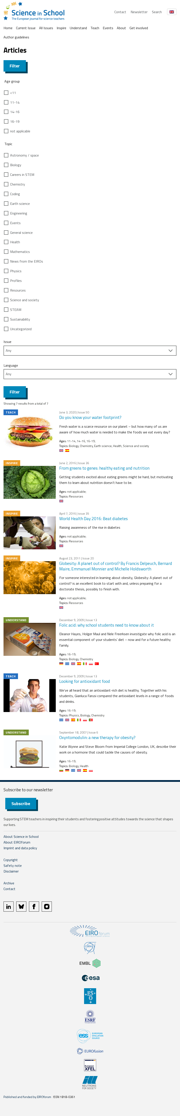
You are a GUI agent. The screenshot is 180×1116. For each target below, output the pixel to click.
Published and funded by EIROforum (27, 1096)
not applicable (20, 131)
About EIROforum (17, 842)
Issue (7, 341)
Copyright (11, 859)
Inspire (61, 28)
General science (21, 232)
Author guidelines (16, 37)
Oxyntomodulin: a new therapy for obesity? (97, 737)
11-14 (15, 102)
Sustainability (20, 319)
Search (157, 11)
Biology (15, 165)
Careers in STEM (22, 174)
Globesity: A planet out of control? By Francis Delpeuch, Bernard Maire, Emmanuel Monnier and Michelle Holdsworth (115, 566)
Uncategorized (21, 329)
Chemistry (17, 184)
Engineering (18, 213)
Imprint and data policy (20, 848)
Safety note (13, 865)
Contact (120, 11)
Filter (15, 65)
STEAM (15, 309)
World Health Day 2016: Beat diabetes (93, 518)
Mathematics (20, 251)
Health (15, 242)
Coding (15, 194)
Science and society (24, 300)
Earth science (20, 203)
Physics (16, 271)
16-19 (15, 121)
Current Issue (26, 28)
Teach (94, 28)
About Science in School (21, 836)
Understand (78, 28)
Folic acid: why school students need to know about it (106, 625)
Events (108, 28)
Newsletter (139, 11)
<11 (13, 92)
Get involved (139, 28)
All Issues (46, 28)
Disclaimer (11, 871)
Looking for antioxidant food (84, 681)
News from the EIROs (26, 261)
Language (11, 365)
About (121, 28)
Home (8, 28)
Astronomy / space (24, 155)
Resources (18, 290)
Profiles (16, 280)
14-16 (15, 111)
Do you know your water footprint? (90, 417)
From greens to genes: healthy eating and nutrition (104, 468)
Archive (9, 883)
